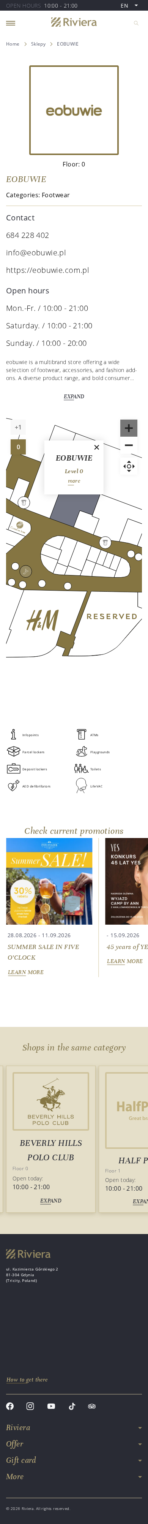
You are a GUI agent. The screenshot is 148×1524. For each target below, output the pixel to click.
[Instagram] (30, 1407)
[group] (49, 907)
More (15, 1476)
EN (131, 6)
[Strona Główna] (74, 23)
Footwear (56, 195)
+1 (20, 429)
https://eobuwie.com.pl (47, 270)
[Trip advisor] (92, 1407)
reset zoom (128, 466)
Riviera (18, 1427)
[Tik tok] (72, 1407)
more (74, 480)
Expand (74, 396)
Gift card (21, 1460)
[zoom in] (128, 428)
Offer (14, 1444)
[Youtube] (51, 1407)
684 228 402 (27, 235)
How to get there (27, 1379)
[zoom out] (128, 445)
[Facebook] (10, 1407)
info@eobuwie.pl (36, 252)
